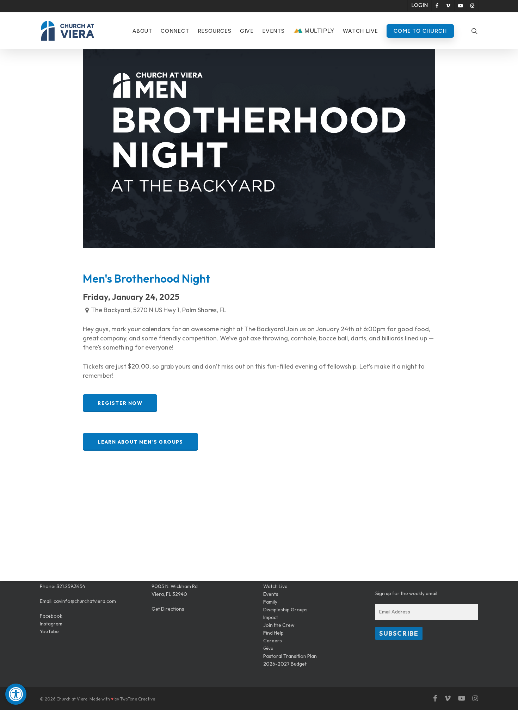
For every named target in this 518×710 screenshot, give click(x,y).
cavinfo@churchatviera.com (85, 601)
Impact (270, 617)
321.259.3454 (70, 586)
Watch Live (275, 586)
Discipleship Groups (285, 609)
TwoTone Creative (137, 699)
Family (270, 602)
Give (268, 648)
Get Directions (168, 609)
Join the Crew (279, 625)
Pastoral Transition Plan (290, 656)
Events (270, 594)
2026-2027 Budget (285, 664)
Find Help (273, 633)
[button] (15, 694)
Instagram (51, 624)
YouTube (49, 631)
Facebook (51, 616)
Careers (272, 640)
